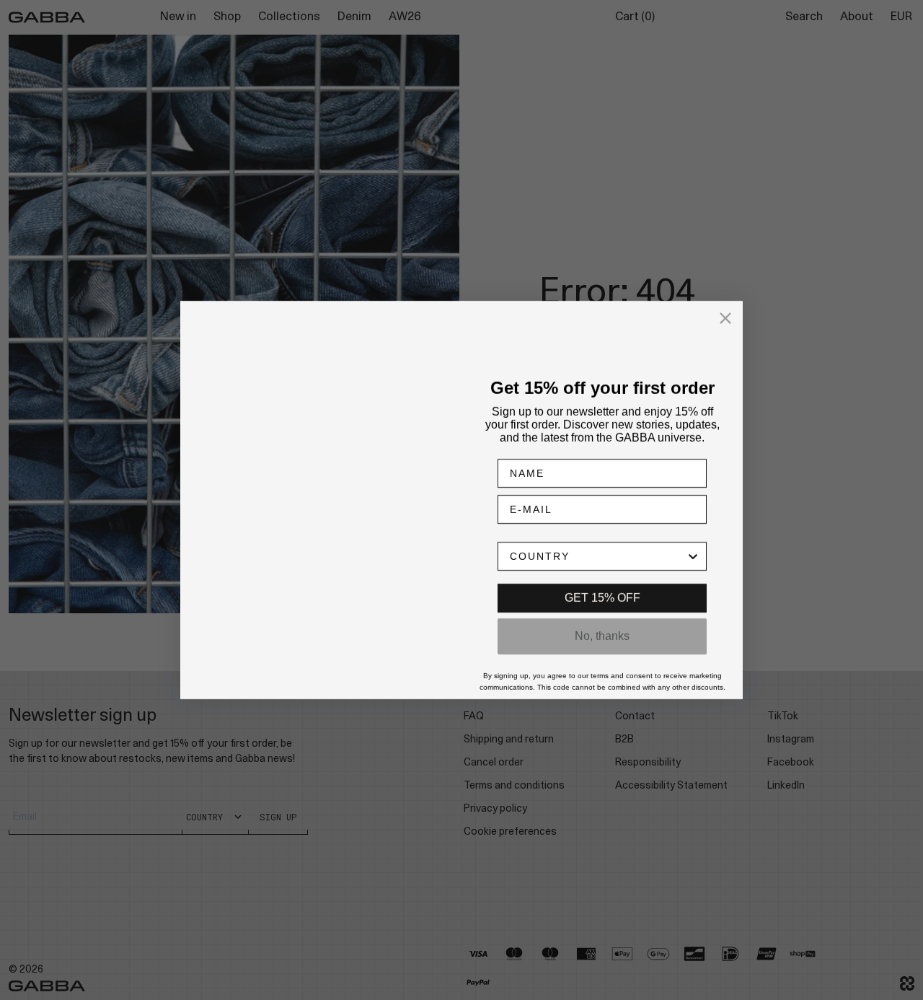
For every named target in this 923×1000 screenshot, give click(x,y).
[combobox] (598, 560)
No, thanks (602, 640)
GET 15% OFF (602, 601)
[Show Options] (693, 560)
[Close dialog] (725, 314)
